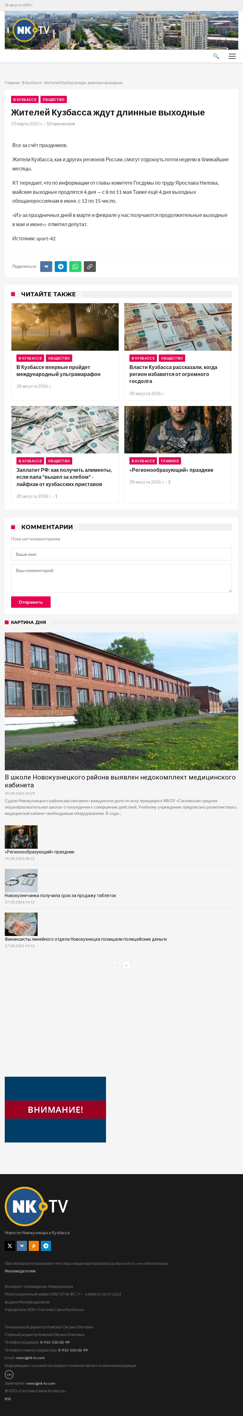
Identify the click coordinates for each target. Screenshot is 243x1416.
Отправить (31, 602)
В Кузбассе (32, 82)
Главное (170, 461)
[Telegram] (61, 266)
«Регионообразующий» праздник (171, 470)
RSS (8, 1398)
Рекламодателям (20, 1271)
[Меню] (232, 56)
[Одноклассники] (34, 1246)
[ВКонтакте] (46, 266)
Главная (12, 82)
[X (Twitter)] (10, 1246)
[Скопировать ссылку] (90, 266)
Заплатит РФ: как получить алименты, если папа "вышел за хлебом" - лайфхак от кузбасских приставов (64, 477)
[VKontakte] (22, 1246)
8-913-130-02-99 (55, 1342)
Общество (54, 99)
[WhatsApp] (75, 266)
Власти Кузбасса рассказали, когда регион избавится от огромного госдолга (173, 374)
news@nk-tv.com (30, 1357)
